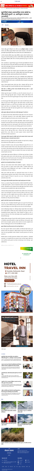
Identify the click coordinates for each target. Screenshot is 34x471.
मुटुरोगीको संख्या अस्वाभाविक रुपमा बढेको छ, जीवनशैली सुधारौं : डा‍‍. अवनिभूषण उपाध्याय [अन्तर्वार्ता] (11, 357)
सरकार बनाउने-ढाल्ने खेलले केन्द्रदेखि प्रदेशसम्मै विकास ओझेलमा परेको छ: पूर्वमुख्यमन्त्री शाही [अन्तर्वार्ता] (11, 364)
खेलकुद (20, 466)
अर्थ (8, 466)
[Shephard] (17, 21)
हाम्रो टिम (9, 455)
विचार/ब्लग (11, 466)
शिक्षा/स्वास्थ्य (23, 466)
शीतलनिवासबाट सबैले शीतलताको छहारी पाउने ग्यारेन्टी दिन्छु (11, 373)
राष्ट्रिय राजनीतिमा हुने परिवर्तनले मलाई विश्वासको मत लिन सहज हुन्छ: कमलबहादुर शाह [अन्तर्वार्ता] (10, 391)
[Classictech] (26, 253)
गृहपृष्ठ (2, 8)
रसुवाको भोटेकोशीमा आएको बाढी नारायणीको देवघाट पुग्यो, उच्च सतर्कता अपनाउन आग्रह (16, 443)
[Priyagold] (17, 5)
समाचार (6, 466)
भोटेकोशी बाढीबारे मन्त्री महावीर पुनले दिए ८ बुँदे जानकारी (8, 424)
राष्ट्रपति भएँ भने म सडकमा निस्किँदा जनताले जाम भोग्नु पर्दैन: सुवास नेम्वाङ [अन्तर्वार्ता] (11, 382)
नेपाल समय (6, 25)
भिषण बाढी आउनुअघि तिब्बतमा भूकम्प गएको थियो (24, 425)
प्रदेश (29, 466)
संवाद (4, 8)
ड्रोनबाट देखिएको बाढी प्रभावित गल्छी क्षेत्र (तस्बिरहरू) (8, 411)
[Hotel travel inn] (17, 287)
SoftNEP (6, 470)
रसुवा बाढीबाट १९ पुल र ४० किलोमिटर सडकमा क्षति (25, 411)
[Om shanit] (17, 331)
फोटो (17, 466)
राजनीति (3, 466)
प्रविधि (27, 466)
